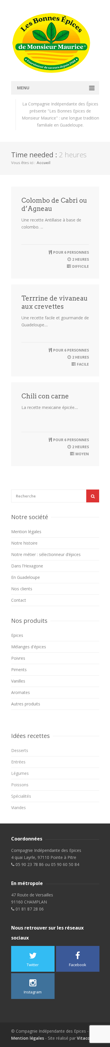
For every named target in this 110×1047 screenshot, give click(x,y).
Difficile (80, 266)
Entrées (18, 762)
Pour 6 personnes (71, 252)
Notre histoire (24, 543)
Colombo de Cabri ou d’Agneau (54, 204)
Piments (19, 669)
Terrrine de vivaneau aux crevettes (54, 302)
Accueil (43, 162)
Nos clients (21, 588)
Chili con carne (45, 396)
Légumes (20, 773)
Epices (17, 635)
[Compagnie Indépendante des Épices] (55, 43)
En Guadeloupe (25, 577)
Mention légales (26, 531)
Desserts (19, 750)
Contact (18, 600)
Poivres (18, 658)
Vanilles (18, 681)
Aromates (20, 692)
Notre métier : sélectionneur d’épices (46, 554)
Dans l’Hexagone (27, 566)
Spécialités (21, 796)
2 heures (80, 259)
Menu (23, 88)
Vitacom (85, 1038)
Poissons (19, 784)
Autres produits (25, 704)
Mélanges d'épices (28, 646)
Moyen (82, 453)
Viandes (18, 807)
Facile (83, 364)
